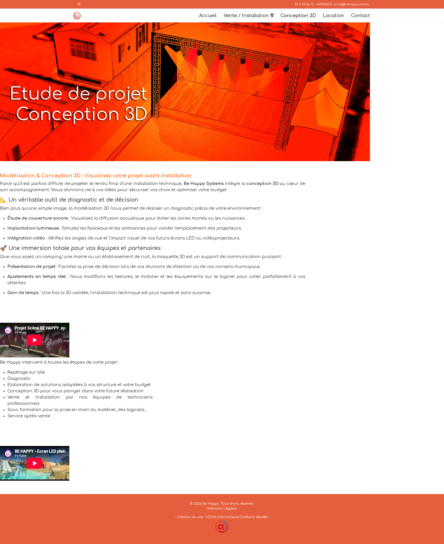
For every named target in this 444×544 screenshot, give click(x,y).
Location (333, 15)
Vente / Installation (246, 15)
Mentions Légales (222, 508)
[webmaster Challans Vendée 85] (222, 526)
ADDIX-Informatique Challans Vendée (236, 517)
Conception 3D (298, 15)
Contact (360, 15)
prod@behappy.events (351, 4)
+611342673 (324, 4)
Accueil (208, 15)
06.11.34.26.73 (304, 4)
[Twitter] (79, 4)
